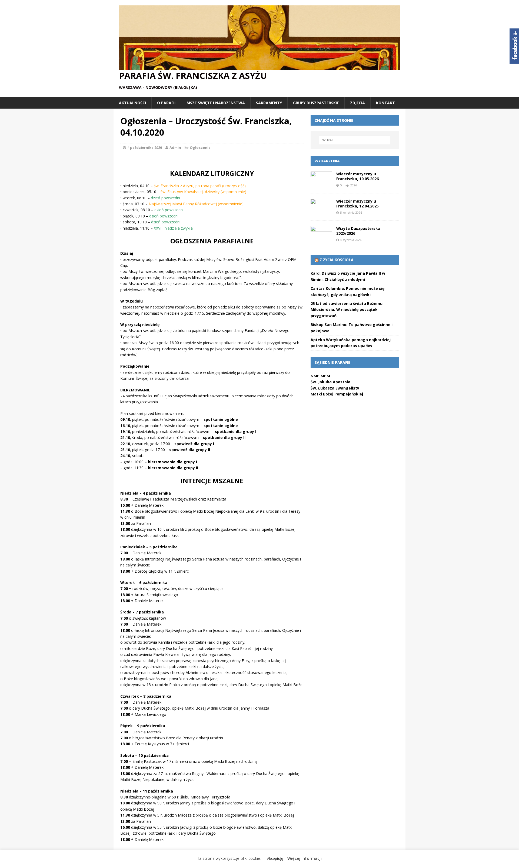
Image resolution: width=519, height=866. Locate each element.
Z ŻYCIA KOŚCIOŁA (337, 259)
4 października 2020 (144, 147)
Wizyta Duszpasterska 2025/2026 (358, 231)
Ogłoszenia (200, 147)
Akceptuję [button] (275, 858)
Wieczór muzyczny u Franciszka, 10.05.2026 (357, 176)
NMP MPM (320, 375)
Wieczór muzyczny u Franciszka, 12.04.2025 (357, 204)
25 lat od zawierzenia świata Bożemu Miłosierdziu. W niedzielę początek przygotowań (346, 309)
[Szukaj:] (354, 140)
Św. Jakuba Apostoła (330, 381)
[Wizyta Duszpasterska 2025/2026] (321, 239)
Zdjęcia (357, 102)
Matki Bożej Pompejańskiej (337, 394)
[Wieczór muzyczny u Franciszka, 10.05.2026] (321, 184)
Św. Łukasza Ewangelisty (335, 388)
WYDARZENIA (327, 160)
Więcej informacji (304, 858)
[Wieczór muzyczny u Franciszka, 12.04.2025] (321, 211)
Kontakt (385, 102)
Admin (175, 147)
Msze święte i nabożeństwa (216, 102)
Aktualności (132, 102)
